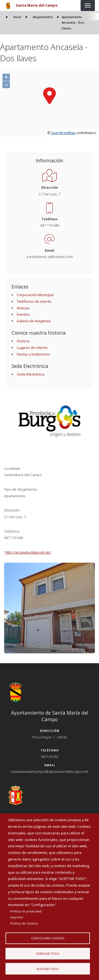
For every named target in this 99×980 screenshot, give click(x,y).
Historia (23, 340)
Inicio (17, 17)
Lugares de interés (32, 347)
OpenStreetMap (63, 133)
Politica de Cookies (24, 923)
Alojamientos (43, 17)
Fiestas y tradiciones (33, 354)
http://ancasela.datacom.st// (28, 552)
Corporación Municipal (35, 294)
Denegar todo (47, 953)
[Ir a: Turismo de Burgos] (49, 421)
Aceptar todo (48, 969)
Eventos (23, 314)
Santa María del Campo (37, 5)
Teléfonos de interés (34, 301)
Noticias (23, 308)
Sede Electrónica (30, 374)
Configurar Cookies (47, 938)
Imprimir (16, 917)
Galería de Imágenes (34, 320)
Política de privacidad (26, 911)
